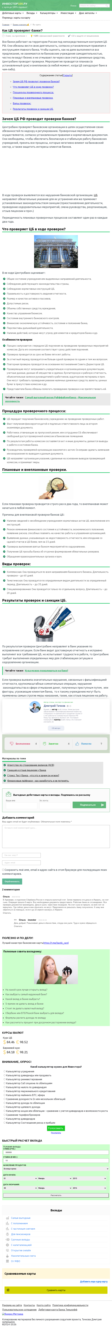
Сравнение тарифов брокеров (23, 1114)
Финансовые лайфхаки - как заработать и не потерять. (38, 780)
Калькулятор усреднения (20, 1071)
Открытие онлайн (21, 1250)
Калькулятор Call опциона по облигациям (29, 1083)
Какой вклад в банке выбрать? (22, 999)
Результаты (56, 1133)
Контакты (29, 1305)
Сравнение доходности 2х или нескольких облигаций (35, 1099)
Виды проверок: (22, 103)
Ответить (7, 913)
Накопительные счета (23, 1255)
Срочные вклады (20, 1239)
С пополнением (19, 1223)
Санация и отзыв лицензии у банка (26, 770)
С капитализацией (21, 1245)
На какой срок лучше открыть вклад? (26, 989)
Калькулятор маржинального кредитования (30, 1091)
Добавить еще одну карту (93, 1281)
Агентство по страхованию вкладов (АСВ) (30, 765)
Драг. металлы (86, 13)
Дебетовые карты (11, 13)
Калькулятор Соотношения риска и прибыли (30, 1122)
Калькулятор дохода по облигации (25, 1103)
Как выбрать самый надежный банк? (26, 994)
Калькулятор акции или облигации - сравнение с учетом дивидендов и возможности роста (57, 1110)
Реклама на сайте (12, 1305)
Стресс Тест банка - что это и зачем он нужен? (33, 775)
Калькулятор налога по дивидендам (26, 1087)
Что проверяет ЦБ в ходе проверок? (33, 86)
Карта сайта (44, 1305)
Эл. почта (43, 800)
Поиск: (73, 6)
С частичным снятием (23, 1228)
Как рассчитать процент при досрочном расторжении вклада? (40, 1022)
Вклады (31, 13)
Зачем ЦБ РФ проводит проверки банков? (36, 81)
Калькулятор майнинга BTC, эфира (25, 1095)
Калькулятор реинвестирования (24, 1079)
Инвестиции (67, 13)
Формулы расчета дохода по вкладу (25, 1017)
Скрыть (67, 75)
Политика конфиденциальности (70, 1305)
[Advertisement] (56, 169)
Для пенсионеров (20, 1234)
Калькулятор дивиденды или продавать (28, 1075)
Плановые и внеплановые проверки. (33, 97)
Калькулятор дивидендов (20, 1118)
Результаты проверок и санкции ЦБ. (33, 108)
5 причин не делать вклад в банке (24, 1003)
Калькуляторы (47, 13)
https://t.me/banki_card (56, 942)
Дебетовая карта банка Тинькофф (57, 1309)
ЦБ (96, 195)
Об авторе (56, 728)
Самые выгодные (20, 1217)
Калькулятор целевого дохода (23, 1106)
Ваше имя (10, 800)
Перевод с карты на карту (16, 18)
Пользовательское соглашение (19, 1309)
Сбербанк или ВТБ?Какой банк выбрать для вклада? (34, 1013)
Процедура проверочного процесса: (33, 92)
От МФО (15, 1261)
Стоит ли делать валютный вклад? (24, 1008)
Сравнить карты (56, 1290)
